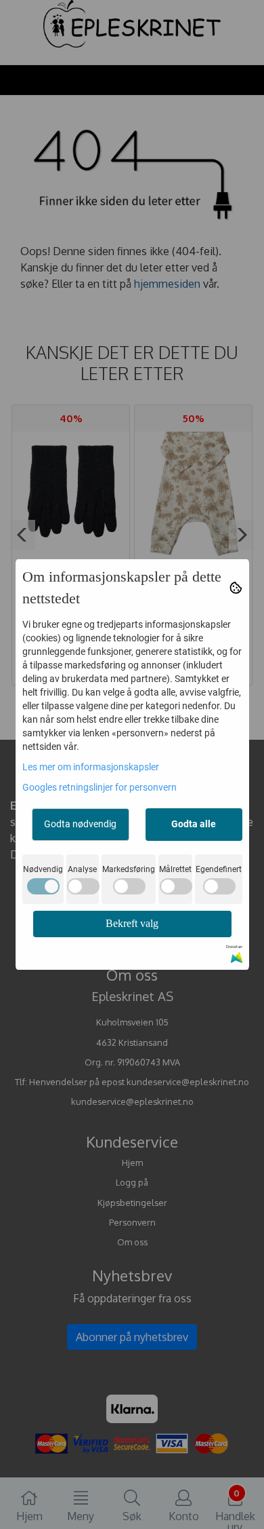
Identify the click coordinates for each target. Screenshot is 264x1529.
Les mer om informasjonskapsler (90, 766)
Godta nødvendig (80, 823)
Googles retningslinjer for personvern (99, 787)
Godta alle (193, 823)
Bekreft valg (132, 923)
